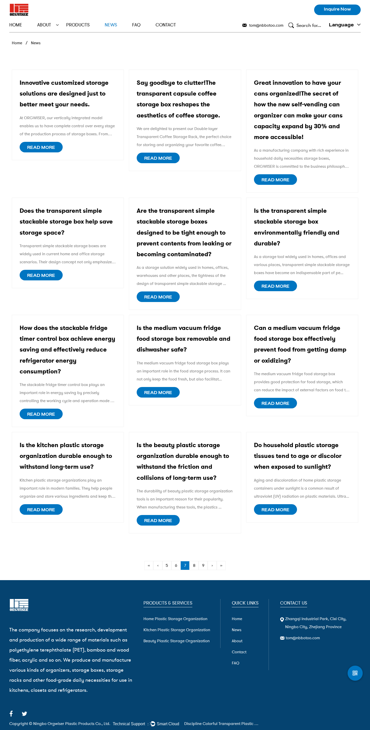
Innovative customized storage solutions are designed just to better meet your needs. (64, 93)
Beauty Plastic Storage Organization (85, 29)
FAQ (136, 25)
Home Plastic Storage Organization (175, 619)
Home (15, 25)
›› (221, 565)
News (111, 25)
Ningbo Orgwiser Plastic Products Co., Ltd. (71, 723)
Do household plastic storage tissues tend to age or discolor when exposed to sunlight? (298, 456)
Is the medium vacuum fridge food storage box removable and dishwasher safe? (183, 339)
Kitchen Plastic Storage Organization (85, 30)
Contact (166, 25)
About (44, 25)
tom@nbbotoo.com (266, 25)
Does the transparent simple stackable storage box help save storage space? (66, 221)
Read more (41, 148)
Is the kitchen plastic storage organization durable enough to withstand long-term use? (66, 456)
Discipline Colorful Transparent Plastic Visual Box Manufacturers (222, 723)
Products (78, 25)
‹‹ (149, 565)
